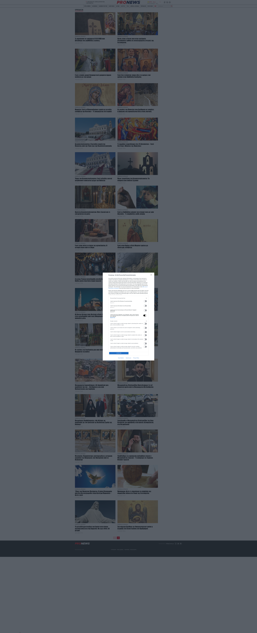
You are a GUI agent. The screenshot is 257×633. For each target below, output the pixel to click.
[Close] (151, 275)
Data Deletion (121, 357)
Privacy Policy (136, 357)
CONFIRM (118, 353)
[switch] (145, 301)
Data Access (128, 357)
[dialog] (128, 316)
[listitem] (128, 298)
